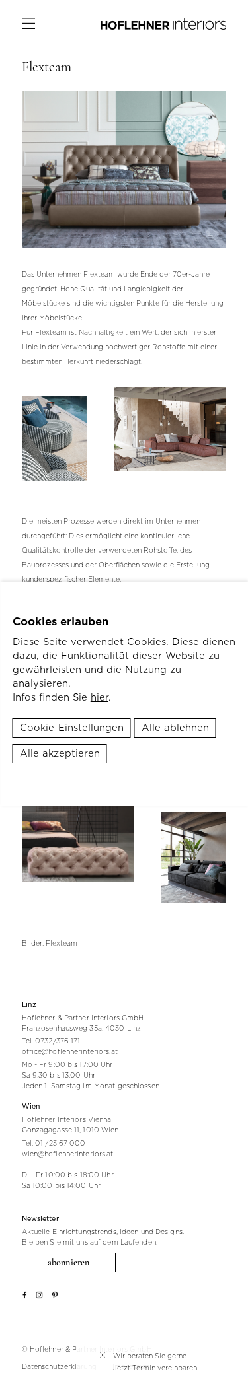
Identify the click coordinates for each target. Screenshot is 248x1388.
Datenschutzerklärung (59, 1366)
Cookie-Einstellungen (72, 727)
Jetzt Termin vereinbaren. (155, 1367)
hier (99, 697)
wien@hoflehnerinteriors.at (68, 1154)
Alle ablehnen (175, 727)
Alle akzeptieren (60, 753)
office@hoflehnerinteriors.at (70, 1051)
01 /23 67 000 (60, 1143)
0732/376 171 (57, 1041)
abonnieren (68, 1262)
